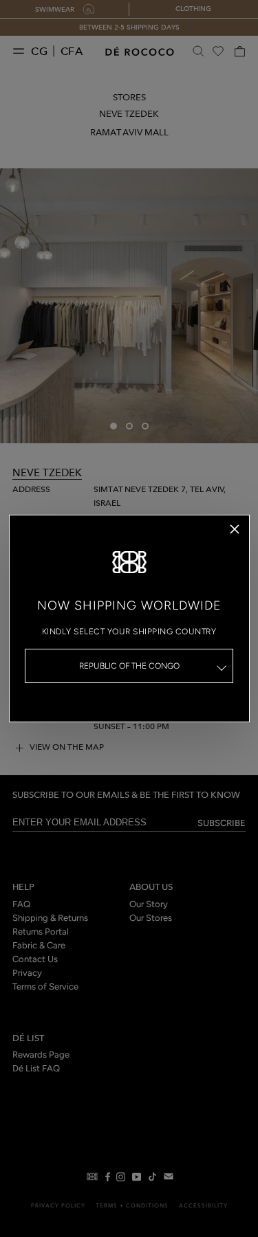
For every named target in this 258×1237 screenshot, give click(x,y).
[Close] (234, 529)
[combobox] (129, 666)
